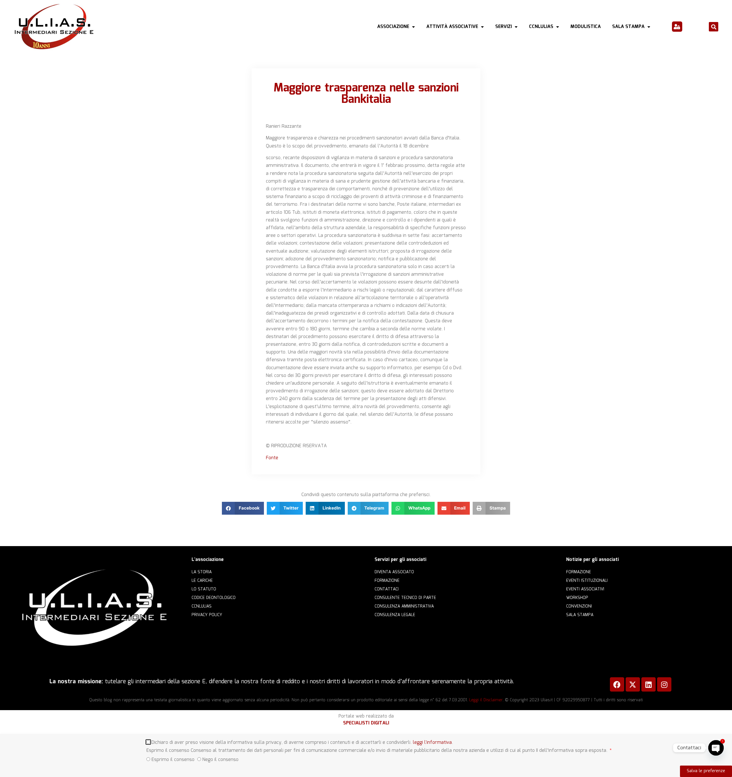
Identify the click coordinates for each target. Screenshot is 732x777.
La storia (202, 572)
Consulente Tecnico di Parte (405, 598)
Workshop (577, 598)
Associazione (393, 26)
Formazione (387, 581)
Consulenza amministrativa (404, 606)
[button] (713, 26)
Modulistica (585, 26)
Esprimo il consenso (173, 759)
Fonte (272, 458)
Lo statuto (204, 589)
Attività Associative (452, 26)
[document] (366, 755)
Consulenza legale (395, 615)
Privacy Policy (207, 615)
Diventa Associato (394, 572)
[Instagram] (664, 684)
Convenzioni (579, 606)
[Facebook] (617, 684)
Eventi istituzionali (587, 581)
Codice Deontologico (214, 598)
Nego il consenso (220, 759)
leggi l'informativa (432, 742)
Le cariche (202, 581)
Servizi (503, 26)
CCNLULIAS (541, 26)
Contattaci (387, 589)
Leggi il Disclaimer (486, 700)
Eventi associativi (585, 589)
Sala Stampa (628, 26)
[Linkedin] (648, 684)
